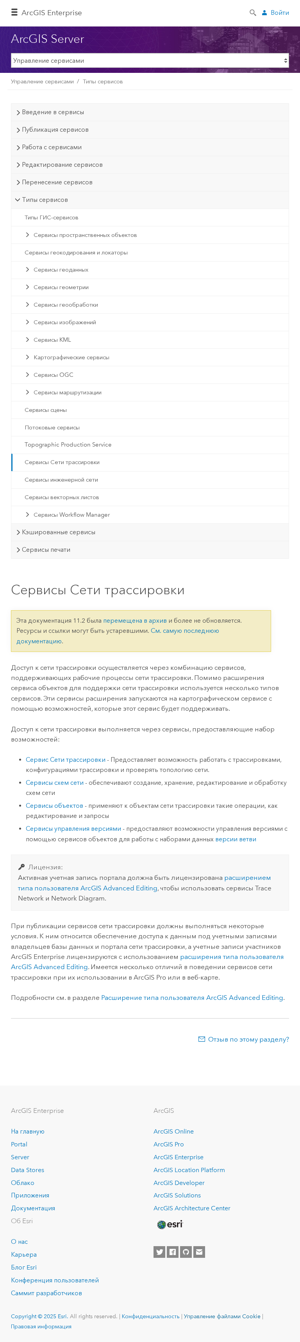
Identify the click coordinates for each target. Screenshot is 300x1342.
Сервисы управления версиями (73, 828)
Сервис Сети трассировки (65, 759)
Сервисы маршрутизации (68, 392)
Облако (22, 1183)
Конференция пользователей (55, 1280)
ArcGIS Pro (169, 1144)
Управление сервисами (42, 81)
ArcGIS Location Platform (189, 1170)
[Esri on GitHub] (186, 1252)
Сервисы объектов (54, 805)
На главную (28, 1131)
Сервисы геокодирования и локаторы (76, 252)
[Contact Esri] (199, 1252)
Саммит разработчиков (46, 1293)
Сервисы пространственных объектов (85, 234)
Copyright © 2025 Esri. (39, 1316)
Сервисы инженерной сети (61, 479)
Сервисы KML (52, 339)
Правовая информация (41, 1326)
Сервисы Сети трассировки (62, 462)
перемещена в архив (135, 620)
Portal (19, 1144)
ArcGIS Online (174, 1131)
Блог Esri (24, 1267)
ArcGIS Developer (179, 1183)
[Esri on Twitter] (159, 1252)
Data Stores (27, 1170)
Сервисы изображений (65, 322)
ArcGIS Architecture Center (192, 1208)
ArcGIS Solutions (177, 1195)
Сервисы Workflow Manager (72, 514)
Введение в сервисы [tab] (53, 112)
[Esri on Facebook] (173, 1252)
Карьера (24, 1254)
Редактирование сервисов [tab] (62, 164)
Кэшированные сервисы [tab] (58, 532)
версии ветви (235, 839)
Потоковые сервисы (52, 427)
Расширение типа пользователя (192, 997)
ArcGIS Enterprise (51, 12)
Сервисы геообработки (66, 304)
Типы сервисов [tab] (45, 199)
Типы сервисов (103, 81)
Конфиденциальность (151, 1316)
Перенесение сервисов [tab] (57, 182)
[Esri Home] (169, 1225)
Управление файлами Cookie (222, 1316)
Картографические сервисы (71, 357)
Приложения (30, 1195)
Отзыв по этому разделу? (248, 1039)
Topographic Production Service (68, 444)
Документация (33, 1208)
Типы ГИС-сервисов (52, 217)
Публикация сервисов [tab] (55, 129)
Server (20, 1157)
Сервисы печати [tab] (46, 549)
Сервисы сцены (46, 409)
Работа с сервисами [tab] (52, 147)
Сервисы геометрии (61, 287)
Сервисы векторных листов (62, 497)
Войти (280, 12)
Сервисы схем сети (55, 782)
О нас (19, 1241)
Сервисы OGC (53, 374)
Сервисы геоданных (61, 269)
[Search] (253, 12)
